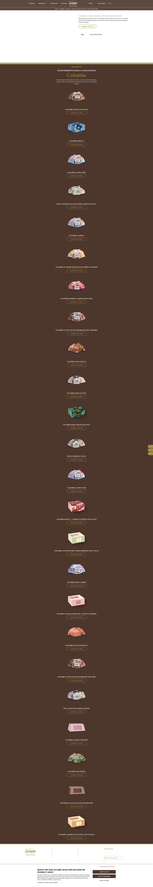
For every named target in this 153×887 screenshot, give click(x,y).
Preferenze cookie (85, 853)
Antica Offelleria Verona (62, 858)
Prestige (67, 9)
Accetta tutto (104, 872)
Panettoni (57, 853)
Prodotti (42, 3)
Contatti (64, 3)
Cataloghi (53, 3)
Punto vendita (83, 861)
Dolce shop (102, 3)
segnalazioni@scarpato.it (35, 863)
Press (91, 3)
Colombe (61, 9)
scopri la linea (76, 113)
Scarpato (32, 3)
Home (56, 9)
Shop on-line (83, 856)
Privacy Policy (84, 851)
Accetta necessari (104, 876)
